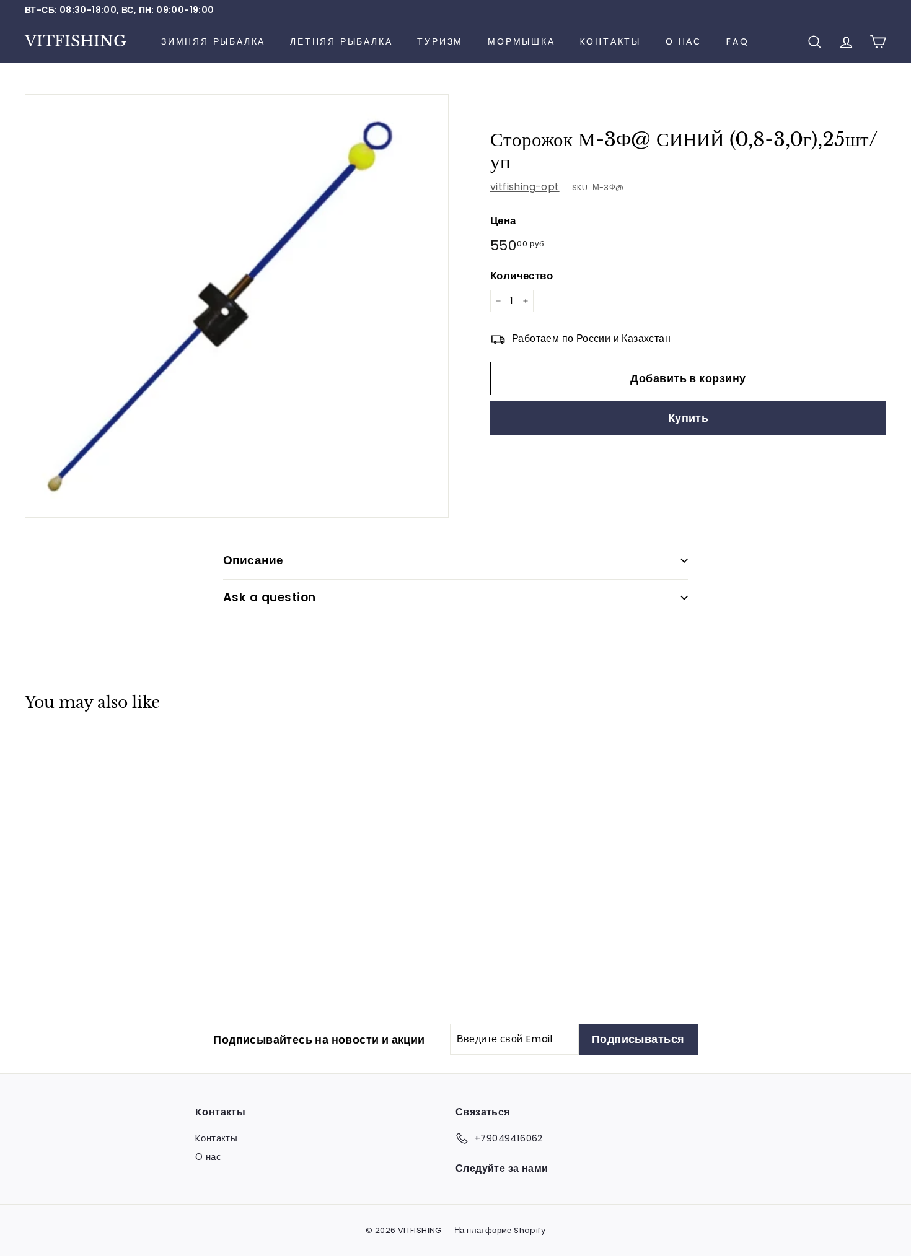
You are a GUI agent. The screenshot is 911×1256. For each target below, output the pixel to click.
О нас (684, 41)
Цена (503, 220)
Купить (688, 418)
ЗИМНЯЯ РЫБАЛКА (213, 41)
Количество (521, 275)
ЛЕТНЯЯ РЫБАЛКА (341, 41)
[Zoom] (236, 306)
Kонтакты (610, 41)
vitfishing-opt (525, 187)
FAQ (737, 41)
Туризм (440, 41)
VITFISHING (75, 41)
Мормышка (521, 41)
